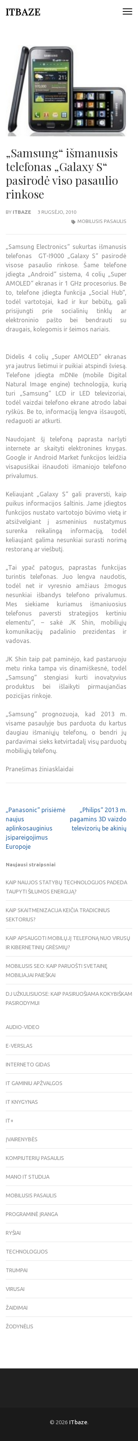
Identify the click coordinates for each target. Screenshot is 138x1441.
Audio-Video (22, 1027)
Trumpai (17, 1270)
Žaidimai (17, 1308)
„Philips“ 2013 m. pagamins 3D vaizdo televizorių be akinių (98, 819)
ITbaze (23, 11)
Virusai (15, 1289)
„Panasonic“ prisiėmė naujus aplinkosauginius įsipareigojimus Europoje (36, 828)
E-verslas (19, 1046)
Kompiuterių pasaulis (35, 1158)
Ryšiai (13, 1233)
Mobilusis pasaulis (102, 221)
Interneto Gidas (28, 1064)
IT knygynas (22, 1102)
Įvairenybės (22, 1139)
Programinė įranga (32, 1214)
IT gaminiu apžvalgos (34, 1083)
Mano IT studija (27, 1177)
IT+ (9, 1121)
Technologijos (27, 1252)
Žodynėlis (19, 1326)
